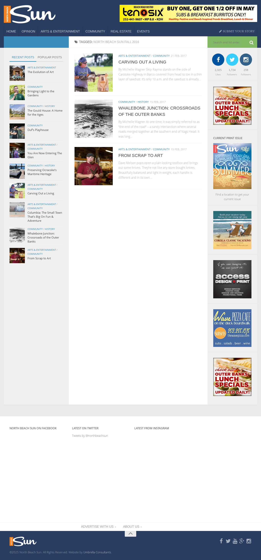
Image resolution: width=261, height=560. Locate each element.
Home (11, 31)
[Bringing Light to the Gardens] (17, 92)
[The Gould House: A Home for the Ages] (17, 111)
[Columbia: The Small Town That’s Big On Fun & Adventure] (17, 210)
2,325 (218, 69)
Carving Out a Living (142, 62)
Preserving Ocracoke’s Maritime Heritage (42, 172)
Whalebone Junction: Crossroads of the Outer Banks (43, 237)
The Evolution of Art (41, 72)
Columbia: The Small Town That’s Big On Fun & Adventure (45, 216)
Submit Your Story (238, 31)
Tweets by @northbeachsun (90, 435)
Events (143, 31)
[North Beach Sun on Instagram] (248, 541)
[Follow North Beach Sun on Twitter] (228, 541)
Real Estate (121, 31)
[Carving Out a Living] (94, 73)
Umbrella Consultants (97, 552)
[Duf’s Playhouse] (17, 131)
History (143, 102)
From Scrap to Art (140, 155)
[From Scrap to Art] (94, 166)
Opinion (28, 31)
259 (246, 69)
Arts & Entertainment (60, 31)
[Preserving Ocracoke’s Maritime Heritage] (17, 171)
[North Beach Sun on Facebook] (221, 541)
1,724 (232, 69)
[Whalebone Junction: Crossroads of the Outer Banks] (94, 119)
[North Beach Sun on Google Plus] (242, 541)
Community (95, 31)
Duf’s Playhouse (38, 130)
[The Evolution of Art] (17, 73)
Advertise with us (97, 526)
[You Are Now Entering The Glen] (17, 150)
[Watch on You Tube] (235, 541)
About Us (131, 526)
